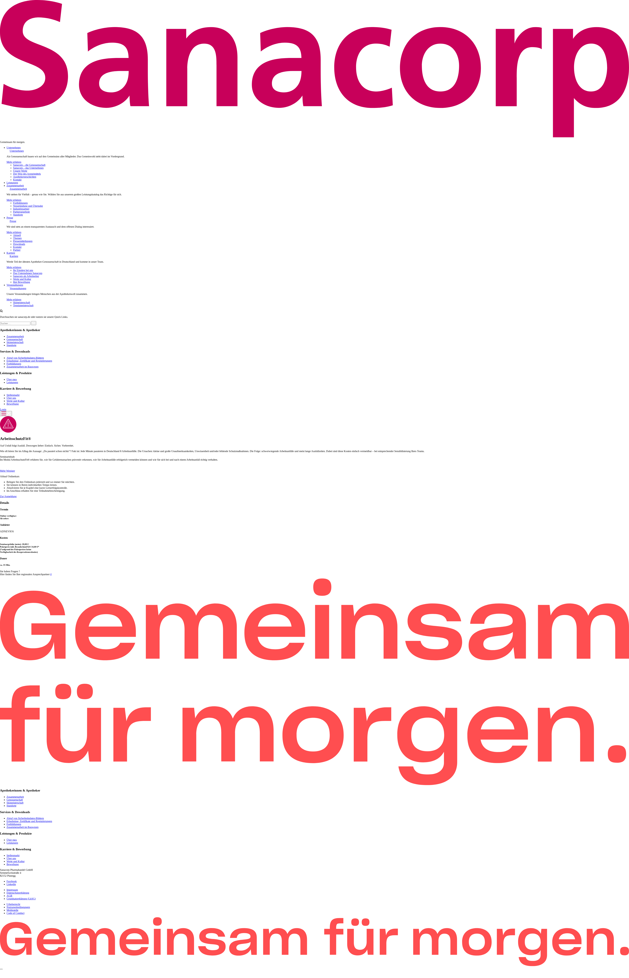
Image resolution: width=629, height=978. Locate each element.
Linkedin (11, 884)
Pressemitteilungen (22, 241)
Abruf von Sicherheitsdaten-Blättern (25, 357)
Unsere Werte (20, 170)
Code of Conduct (15, 913)
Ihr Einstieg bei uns (23, 270)
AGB (9, 895)
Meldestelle (12, 910)
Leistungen (12, 182)
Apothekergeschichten (24, 176)
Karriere (11, 252)
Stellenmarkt (13, 395)
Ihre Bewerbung (21, 282)
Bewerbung (13, 403)
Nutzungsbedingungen (18, 907)
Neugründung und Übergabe (28, 206)
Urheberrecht (13, 904)
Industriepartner (21, 208)
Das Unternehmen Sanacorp (27, 273)
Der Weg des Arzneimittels (27, 173)
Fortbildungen (20, 203)
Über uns (11, 398)
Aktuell (17, 235)
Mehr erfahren (14, 162)
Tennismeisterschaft (23, 305)
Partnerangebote (21, 211)
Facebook (12, 881)
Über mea (12, 379)
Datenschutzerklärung (18, 892)
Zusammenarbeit (15, 185)
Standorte (18, 214)
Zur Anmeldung (8, 496)
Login (3, 409)
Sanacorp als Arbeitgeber (26, 276)
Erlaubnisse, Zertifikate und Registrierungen (29, 360)
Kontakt (17, 179)
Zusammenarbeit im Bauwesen (22, 366)
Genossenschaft (15, 339)
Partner (16, 250)
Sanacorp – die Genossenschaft (29, 165)
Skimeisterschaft (21, 302)
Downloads (19, 244)
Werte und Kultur (22, 279)
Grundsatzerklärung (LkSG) (21, 898)
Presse (10, 217)
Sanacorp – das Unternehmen (28, 168)
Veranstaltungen (15, 285)
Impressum (12, 889)
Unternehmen (14, 147)
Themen (17, 238)
